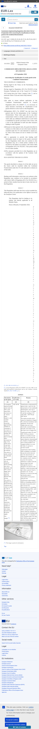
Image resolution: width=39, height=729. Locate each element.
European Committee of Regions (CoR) (11, 679)
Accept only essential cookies (15, 724)
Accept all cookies (12, 720)
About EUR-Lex (5, 592)
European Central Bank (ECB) (9, 671)
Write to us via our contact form (10, 634)
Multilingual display (9, 55)
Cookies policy (5, 581)
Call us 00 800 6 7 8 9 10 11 (9, 630)
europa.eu (13, 624)
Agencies (4, 692)
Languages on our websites (9, 649)
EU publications (6, 609)
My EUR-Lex (28, 7)
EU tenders (4, 604)
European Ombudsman (8, 682)
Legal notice (5, 579)
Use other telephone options (9, 632)
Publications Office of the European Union (12, 690)
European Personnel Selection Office (11, 688)
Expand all (27, 48)
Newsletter (4, 593)
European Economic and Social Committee (12, 677)
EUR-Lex (7, 10)
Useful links (5, 595)
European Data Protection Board (10, 686)
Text (5, 58)
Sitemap (4, 573)
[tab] (19, 51)
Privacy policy (5, 651)
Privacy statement (6, 585)
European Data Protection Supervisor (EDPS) (13, 684)
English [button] (35, 7)
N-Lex (3, 613)
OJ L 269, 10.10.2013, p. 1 (12, 385)
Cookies (4, 655)
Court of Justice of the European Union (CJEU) (13, 669)
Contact (4, 571)
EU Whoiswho (5, 608)
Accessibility (5, 583)
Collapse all (35, 48)
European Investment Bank (9, 680)
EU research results (7, 606)
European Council (6, 663)
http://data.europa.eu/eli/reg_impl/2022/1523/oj (17, 45)
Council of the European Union (9, 665)
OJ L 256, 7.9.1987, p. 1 (13, 390)
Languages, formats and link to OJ (13, 51)
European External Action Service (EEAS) (12, 675)
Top (5, 546)
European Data (5, 602)
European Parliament (7, 661)
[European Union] (5, 621)
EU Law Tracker (6, 615)
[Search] (36, 19)
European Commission (7, 667)
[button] (19, 727)
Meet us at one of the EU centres (10, 636)
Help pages (5, 569)
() (31, 93)
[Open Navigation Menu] (3, 19)
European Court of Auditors (9, 673)
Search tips (13, 23)
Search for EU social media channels (11, 643)
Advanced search (33, 24)
